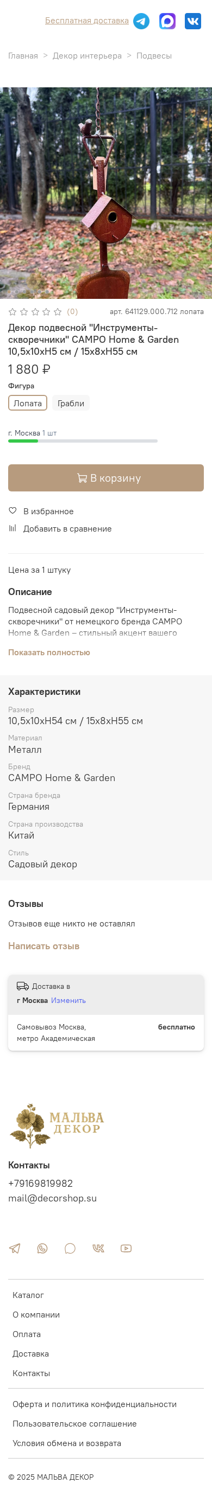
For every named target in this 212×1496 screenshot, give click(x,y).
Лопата (28, 403)
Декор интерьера (87, 55)
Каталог (28, 1294)
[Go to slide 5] (39, 291)
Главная (23, 55)
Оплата (27, 1333)
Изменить (68, 1000)
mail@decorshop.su (52, 1198)
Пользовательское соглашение (75, 1423)
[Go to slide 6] (47, 291)
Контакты (31, 1372)
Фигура (21, 386)
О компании (36, 1314)
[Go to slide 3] (24, 291)
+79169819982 (40, 1184)
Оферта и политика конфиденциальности (95, 1403)
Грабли (71, 403)
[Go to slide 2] (16, 291)
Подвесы (154, 55)
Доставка (31, 1353)
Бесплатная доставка (87, 20)
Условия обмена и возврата (67, 1442)
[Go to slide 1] (9, 291)
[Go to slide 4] (32, 291)
